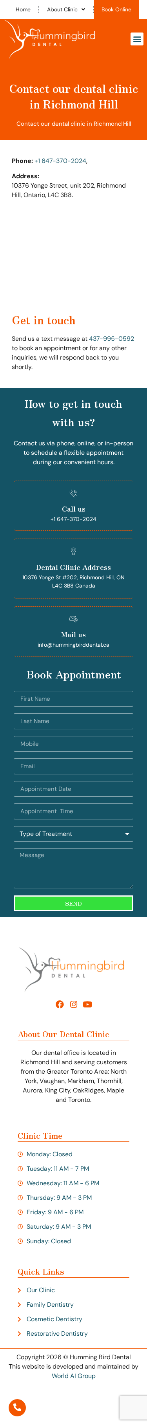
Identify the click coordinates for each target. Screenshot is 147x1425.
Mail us (73, 634)
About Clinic (62, 9)
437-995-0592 (111, 339)
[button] (137, 39)
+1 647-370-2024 (60, 161)
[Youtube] (87, 1004)
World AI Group (74, 1376)
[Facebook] (60, 1004)
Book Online (116, 9)
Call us (73, 508)
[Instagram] (73, 1004)
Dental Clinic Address (73, 567)
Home (23, 9)
